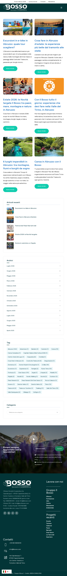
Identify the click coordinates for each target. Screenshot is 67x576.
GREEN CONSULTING (35, 573)
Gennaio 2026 (11, 291)
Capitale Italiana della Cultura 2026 (35, 353)
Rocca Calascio (51, 380)
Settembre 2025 (12, 306)
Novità (44, 376)
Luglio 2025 (10, 315)
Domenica (12, 365)
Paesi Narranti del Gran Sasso (32, 380)
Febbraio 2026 (11, 286)
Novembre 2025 (12, 296)
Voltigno (36, 392)
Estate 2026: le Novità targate (26, 234)
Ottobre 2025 (11, 301)
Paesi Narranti (13, 380)
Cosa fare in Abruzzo (16, 361)
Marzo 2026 (10, 281)
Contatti (43, 1)
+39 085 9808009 (15, 543)
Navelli (20, 376)
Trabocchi (12, 388)
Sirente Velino (36, 384)
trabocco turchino (26, 388)
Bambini (34, 349)
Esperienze (24, 368)
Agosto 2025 (11, 310)
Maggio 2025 (11, 325)
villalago (26, 392)
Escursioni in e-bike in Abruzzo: (26, 208)
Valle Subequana (14, 392)
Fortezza (11, 372)
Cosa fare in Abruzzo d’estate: (26, 217)
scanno (11, 384)
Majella (11, 376)
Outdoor (53, 376)
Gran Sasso (23, 372)
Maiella (53, 372)
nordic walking (32, 376)
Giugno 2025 (11, 320)
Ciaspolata (31, 357)
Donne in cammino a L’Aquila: (25, 243)
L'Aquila (43, 372)
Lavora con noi (54, 481)
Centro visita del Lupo (16, 357)
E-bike (45, 365)
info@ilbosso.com (15, 549)
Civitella (42, 357)
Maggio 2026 (11, 276)
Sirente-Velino (23, 384)
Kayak (34, 372)
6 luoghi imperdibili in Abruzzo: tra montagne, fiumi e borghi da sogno (16, 165)
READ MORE (10, 68)
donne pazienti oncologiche (29, 365)
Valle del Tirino (52, 388)
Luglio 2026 (10, 266)
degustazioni (49, 361)
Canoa (54, 349)
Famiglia (34, 368)
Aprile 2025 (10, 330)
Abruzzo (12, 349)
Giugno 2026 (11, 271)
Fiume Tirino (46, 368)
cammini (45, 349)
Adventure (24, 349)
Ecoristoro (12, 368)
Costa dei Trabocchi (34, 361)
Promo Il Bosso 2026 (20, 1)
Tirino (48, 384)
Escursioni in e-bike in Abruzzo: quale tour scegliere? (15, 44)
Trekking (40, 388)
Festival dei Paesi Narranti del (25, 226)
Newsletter (51, 1)
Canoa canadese (14, 353)
